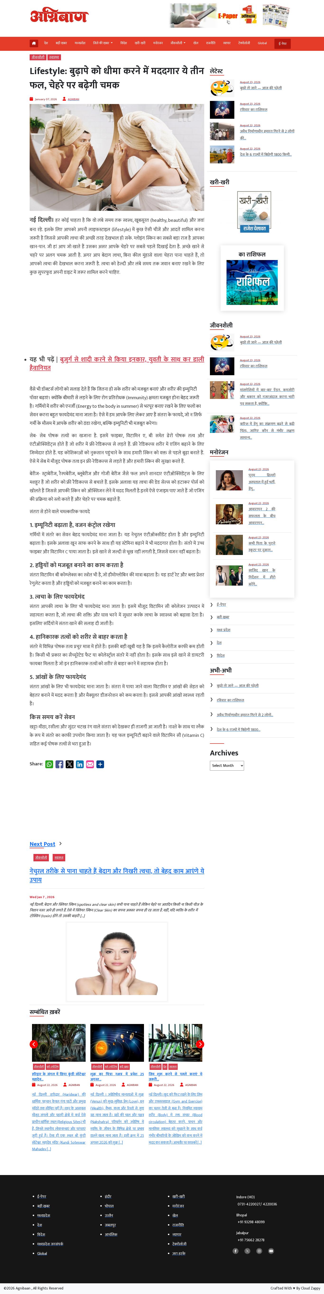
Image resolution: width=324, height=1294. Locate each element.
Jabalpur (250, 1236)
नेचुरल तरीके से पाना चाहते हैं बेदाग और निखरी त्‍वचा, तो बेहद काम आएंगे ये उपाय (117, 875)
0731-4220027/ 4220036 (257, 1204)
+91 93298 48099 (251, 1222)
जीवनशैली (38, 57)
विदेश (123, 43)
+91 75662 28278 (251, 1240)
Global (262, 43)
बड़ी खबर (61, 43)
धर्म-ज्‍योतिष (53, 1066)
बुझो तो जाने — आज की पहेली (170, 1074)
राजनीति (210, 43)
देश (46, 43)
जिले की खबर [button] (101, 43)
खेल (195, 43)
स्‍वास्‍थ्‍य (54, 57)
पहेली (166, 1066)
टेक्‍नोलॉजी (244, 43)
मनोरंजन (158, 43)
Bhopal (250, 1219)
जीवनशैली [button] (177, 43)
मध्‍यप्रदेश (80, 43)
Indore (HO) (256, 1201)
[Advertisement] (117, 313)
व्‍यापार (227, 43)
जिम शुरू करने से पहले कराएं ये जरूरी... (117, 1077)
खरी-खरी (140, 43)
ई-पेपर (283, 44)
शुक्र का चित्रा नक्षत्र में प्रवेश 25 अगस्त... (59, 1077)
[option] (59, 1085)
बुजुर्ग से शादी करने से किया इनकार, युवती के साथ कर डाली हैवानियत (117, 364)
